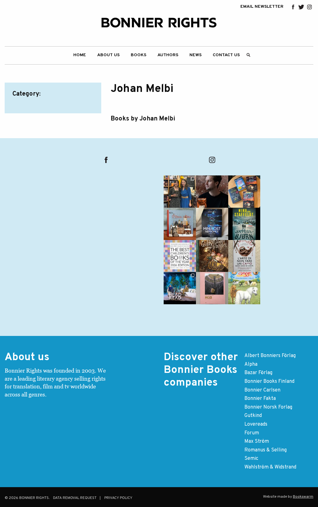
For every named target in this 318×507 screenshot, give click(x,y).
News (195, 55)
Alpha (250, 364)
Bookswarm (303, 496)
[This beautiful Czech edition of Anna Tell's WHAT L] (212, 224)
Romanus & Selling (265, 450)
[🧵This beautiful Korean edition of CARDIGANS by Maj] (212, 288)
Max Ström (256, 441)
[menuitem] (80, 55)
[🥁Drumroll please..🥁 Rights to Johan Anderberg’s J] (212, 191)
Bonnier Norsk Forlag (268, 407)
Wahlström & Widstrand (270, 467)
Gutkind (253, 416)
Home (79, 55)
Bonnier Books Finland (269, 381)
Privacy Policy (118, 498)
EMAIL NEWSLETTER (262, 6)
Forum (251, 433)
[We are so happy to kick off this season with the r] (180, 191)
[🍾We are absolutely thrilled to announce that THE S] (180, 256)
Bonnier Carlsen (262, 390)
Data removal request (75, 498)
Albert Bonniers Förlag (270, 356)
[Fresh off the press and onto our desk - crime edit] (244, 191)
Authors (167, 55)
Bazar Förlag (258, 373)
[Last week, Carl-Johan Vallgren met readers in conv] (180, 288)
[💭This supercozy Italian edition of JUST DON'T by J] (244, 256)
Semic (251, 458)
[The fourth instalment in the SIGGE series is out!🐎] (244, 288)
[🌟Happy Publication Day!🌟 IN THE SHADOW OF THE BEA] (244, 224)
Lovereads (255, 424)
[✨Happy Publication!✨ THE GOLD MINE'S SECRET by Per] (212, 256)
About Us (108, 55)
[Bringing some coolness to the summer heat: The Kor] (180, 224)
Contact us (226, 55)
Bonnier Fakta (260, 399)
